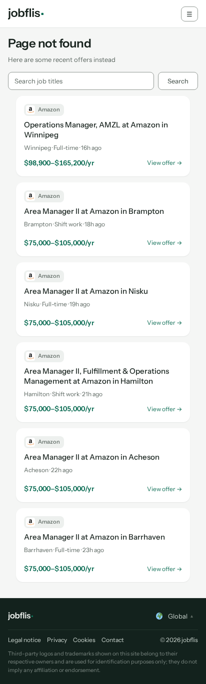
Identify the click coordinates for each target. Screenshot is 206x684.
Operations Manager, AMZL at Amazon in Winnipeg (96, 129)
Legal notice (24, 640)
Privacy (57, 640)
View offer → (164, 162)
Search (178, 81)
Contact (113, 640)
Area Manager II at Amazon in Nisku (86, 291)
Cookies (84, 640)
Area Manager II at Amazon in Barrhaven (94, 537)
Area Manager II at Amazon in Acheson (92, 457)
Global (180, 616)
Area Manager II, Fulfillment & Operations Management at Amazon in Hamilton (96, 376)
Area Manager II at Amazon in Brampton (94, 211)
